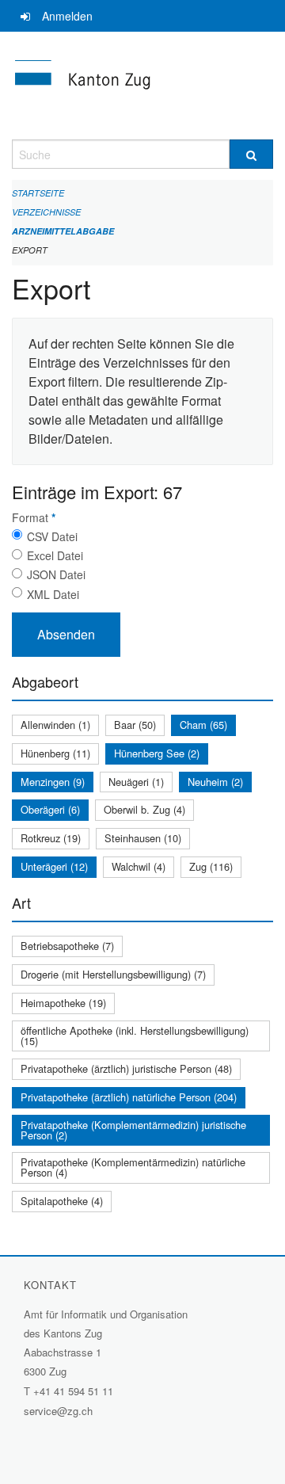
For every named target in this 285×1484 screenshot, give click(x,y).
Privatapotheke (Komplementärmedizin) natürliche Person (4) (133, 1167)
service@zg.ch (58, 1410)
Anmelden (67, 16)
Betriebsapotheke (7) (67, 945)
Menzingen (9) (53, 781)
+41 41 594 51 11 (73, 1390)
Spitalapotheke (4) (62, 1200)
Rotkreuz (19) (51, 837)
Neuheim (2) (215, 781)
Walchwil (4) (138, 866)
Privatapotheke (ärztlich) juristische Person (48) (126, 1068)
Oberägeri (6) (50, 809)
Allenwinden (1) (55, 724)
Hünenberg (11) (55, 753)
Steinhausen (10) (142, 837)
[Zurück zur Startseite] (142, 85)
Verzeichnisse (46, 212)
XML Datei (53, 594)
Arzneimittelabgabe (63, 231)
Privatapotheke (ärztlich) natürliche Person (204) (129, 1096)
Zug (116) (211, 866)
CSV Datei (52, 536)
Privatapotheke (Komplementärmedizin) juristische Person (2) (133, 1130)
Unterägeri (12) (54, 866)
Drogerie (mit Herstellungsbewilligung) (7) (113, 974)
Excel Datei (55, 555)
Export (30, 250)
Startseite (38, 193)
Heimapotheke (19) (63, 1002)
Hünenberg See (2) (157, 753)
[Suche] (251, 154)
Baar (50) (135, 724)
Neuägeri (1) (136, 781)
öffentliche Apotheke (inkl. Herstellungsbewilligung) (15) (135, 1035)
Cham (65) (203, 724)
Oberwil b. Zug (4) (144, 809)
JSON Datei (56, 574)
